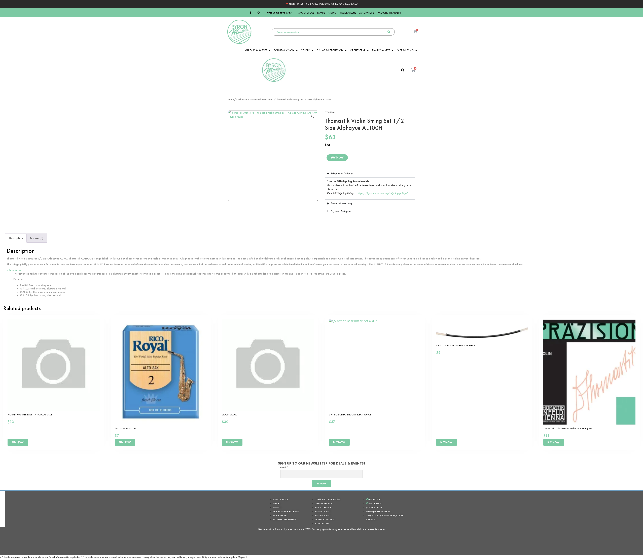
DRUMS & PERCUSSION (330, 50)
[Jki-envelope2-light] (262, 12)
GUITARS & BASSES (256, 50)
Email (283, 467)
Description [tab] (16, 238)
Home (231, 99)
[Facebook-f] (250, 12)
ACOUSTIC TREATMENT (389, 12)
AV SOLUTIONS (366, 12)
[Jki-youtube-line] (254, 12)
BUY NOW (337, 157)
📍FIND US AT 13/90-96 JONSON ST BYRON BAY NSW (321, 4)
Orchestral (241, 99)
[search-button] (389, 32)
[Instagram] (258, 12)
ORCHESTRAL (357, 50)
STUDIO (332, 12)
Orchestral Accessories (261, 99)
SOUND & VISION (284, 50)
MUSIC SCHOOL (306, 12)
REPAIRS (321, 12)
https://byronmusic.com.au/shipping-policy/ (383, 193)
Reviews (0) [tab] (36, 238)
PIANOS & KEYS (381, 50)
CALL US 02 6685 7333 (279, 12)
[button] (312, 116)
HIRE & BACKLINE (348, 12)
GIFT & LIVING (405, 50)
